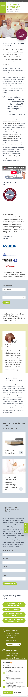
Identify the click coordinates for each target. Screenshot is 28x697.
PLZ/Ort (5, 567)
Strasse (5, 559)
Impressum (16, 696)
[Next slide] (25, 348)
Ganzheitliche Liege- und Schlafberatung (14, 620)
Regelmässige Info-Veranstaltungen (14, 604)
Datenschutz (23, 696)
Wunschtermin (7, 286)
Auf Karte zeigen (13, 644)
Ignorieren (17, 692)
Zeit (4, 294)
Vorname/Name (7, 550)
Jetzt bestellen (10, 584)
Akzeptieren (8, 692)
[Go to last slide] (2, 348)
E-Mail (4, 575)
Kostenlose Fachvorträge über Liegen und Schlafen (21, 34)
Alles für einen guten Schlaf (14, 614)
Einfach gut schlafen (11, 609)
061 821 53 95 (11, 639)
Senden (6, 302)
